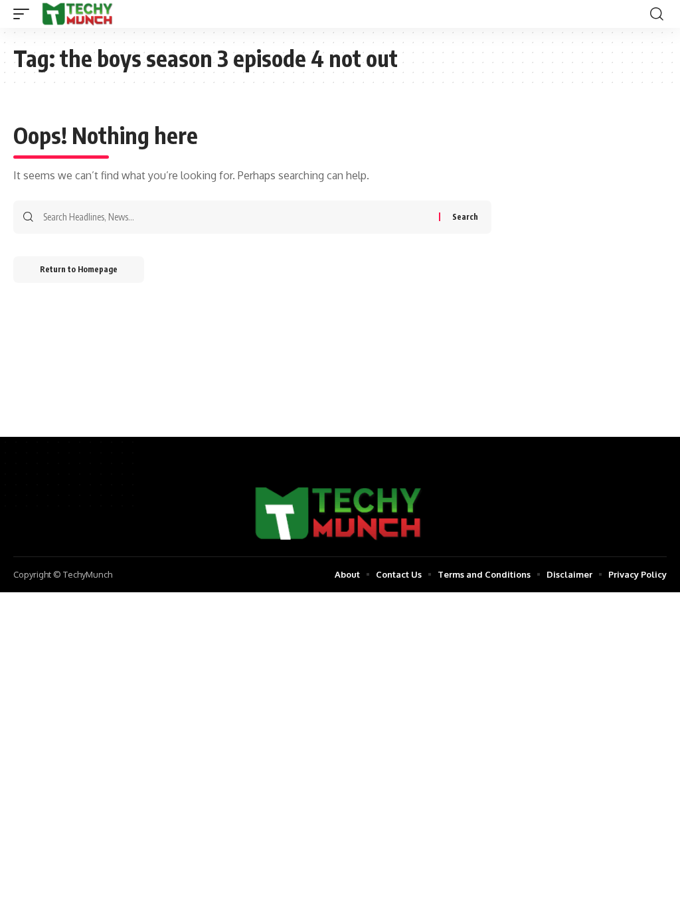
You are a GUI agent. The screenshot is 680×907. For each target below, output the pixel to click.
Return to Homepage (79, 269)
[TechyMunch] (78, 14)
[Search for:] (236, 217)
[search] (657, 14)
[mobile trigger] (24, 14)
